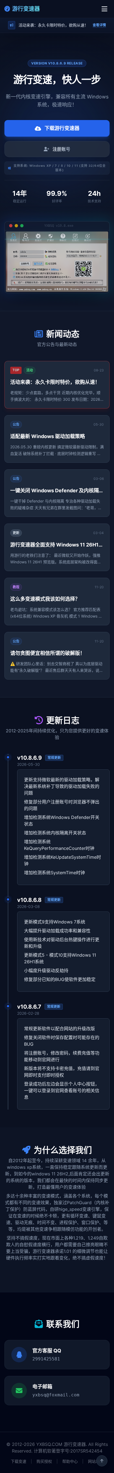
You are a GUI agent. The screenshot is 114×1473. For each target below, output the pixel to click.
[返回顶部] (101, 1460)
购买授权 (44, 1461)
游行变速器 (26, 9)
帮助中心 (70, 1461)
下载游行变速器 (62, 128)
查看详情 (99, 25)
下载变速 (18, 1461)
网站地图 (95, 1461)
